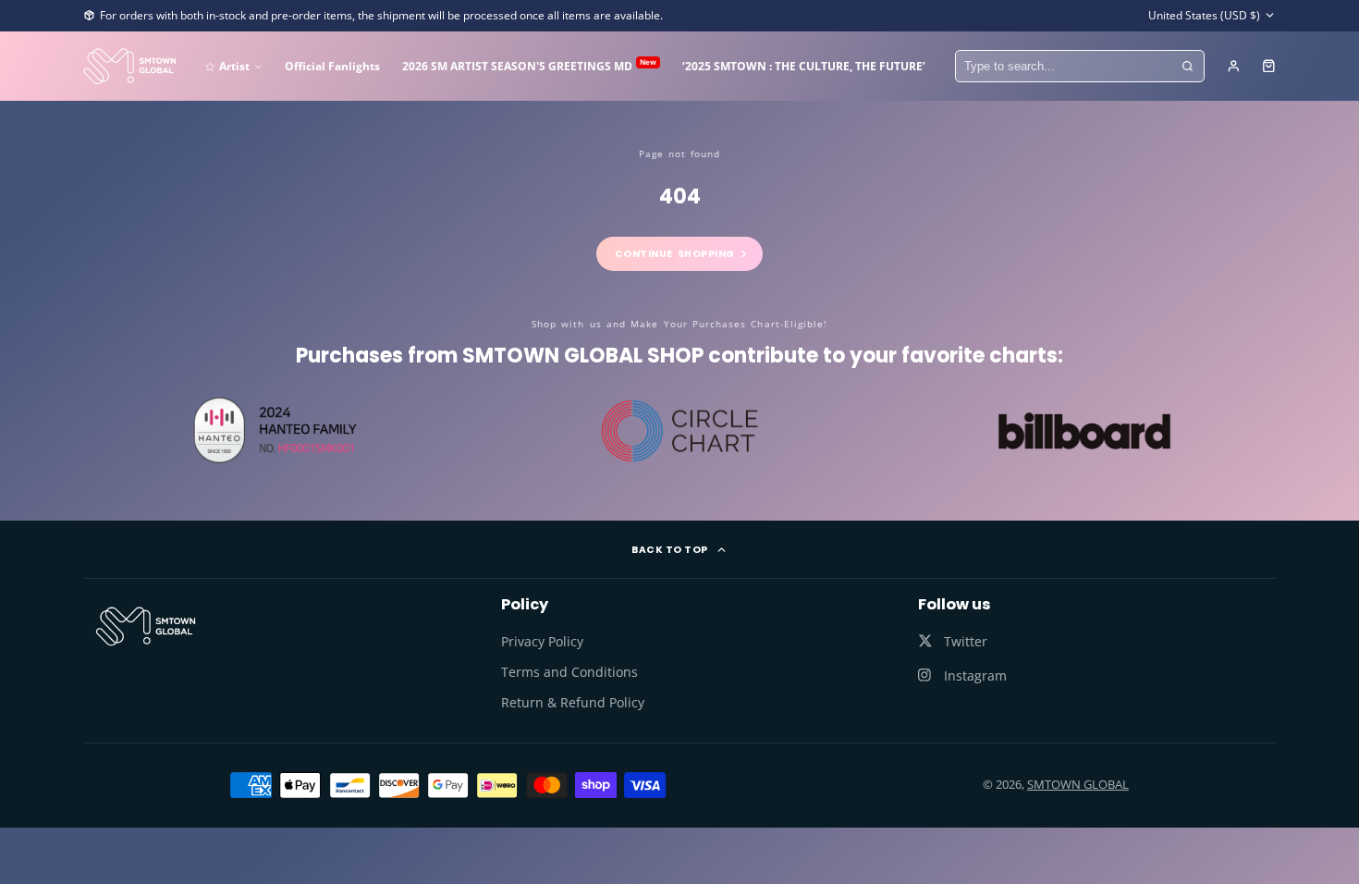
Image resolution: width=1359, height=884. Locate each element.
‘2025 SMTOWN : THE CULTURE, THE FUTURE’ (803, 65)
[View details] (145, 626)
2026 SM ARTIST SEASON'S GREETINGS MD (529, 65)
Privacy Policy (542, 641)
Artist (234, 65)
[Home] (129, 66)
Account (1234, 66)
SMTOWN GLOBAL (1078, 784)
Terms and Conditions (569, 672)
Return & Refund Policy (572, 702)
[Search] (1188, 66)
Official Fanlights (332, 65)
